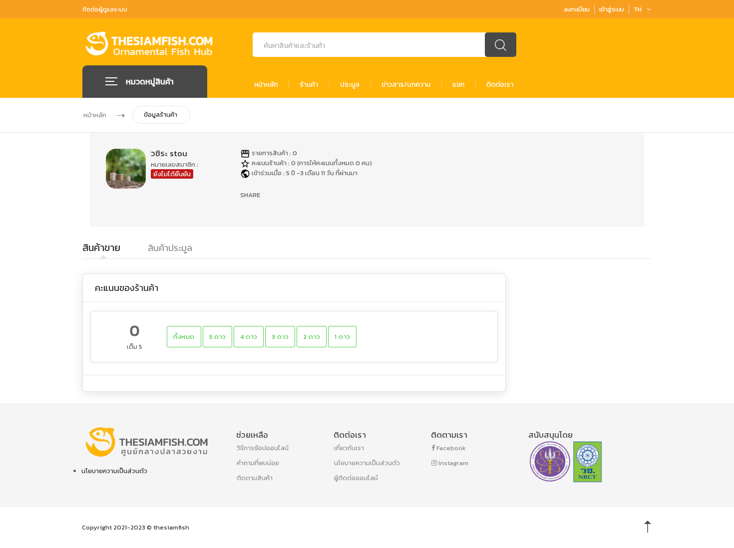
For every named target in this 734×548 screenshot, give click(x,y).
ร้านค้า (309, 84)
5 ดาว (217, 336)
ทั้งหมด (184, 336)
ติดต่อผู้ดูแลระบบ (104, 9)
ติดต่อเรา (499, 84)
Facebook (450, 448)
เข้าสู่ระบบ (611, 9)
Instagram (452, 463)
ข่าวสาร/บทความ (405, 84)
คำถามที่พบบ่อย (258, 463)
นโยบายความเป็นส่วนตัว (114, 471)
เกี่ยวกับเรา (349, 448)
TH (638, 9)
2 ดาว (311, 336)
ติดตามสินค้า (255, 478)
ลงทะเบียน (577, 9)
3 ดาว (280, 336)
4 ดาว (248, 336)
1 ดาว (342, 336)
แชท (458, 84)
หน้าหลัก (266, 84)
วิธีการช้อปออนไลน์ (263, 448)
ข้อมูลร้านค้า (160, 114)
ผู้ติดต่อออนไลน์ (356, 478)
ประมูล (350, 84)
